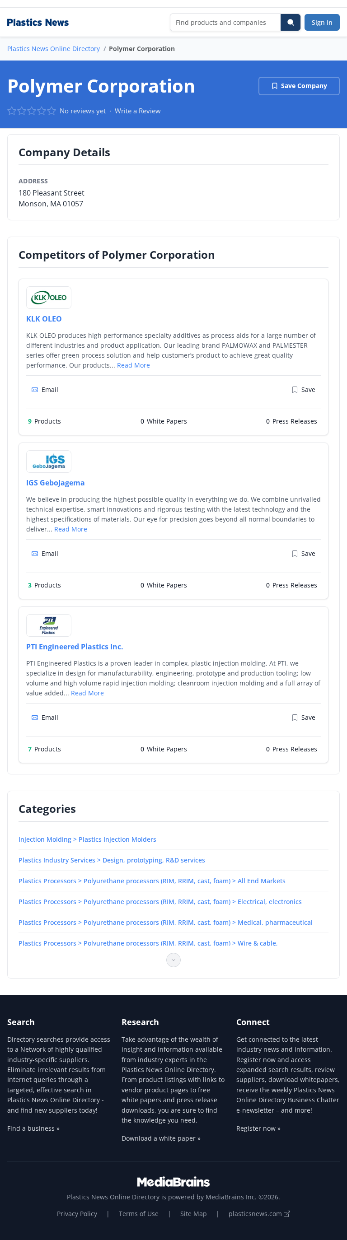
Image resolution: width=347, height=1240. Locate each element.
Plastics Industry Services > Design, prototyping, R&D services (112, 860)
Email (50, 389)
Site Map (193, 1213)
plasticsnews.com (256, 1213)
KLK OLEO (44, 319)
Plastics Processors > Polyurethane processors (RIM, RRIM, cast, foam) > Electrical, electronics (160, 901)
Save (308, 389)
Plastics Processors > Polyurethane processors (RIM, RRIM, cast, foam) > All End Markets (152, 880)
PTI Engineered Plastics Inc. (74, 647)
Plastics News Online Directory (53, 48)
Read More (133, 365)
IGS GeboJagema (55, 483)
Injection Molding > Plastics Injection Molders (87, 839)
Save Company (304, 85)
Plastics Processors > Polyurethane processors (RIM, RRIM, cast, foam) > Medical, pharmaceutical (166, 922)
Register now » (258, 1128)
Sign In (322, 22)
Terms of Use (139, 1213)
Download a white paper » (161, 1138)
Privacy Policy (77, 1213)
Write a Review (138, 110)
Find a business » (33, 1128)
